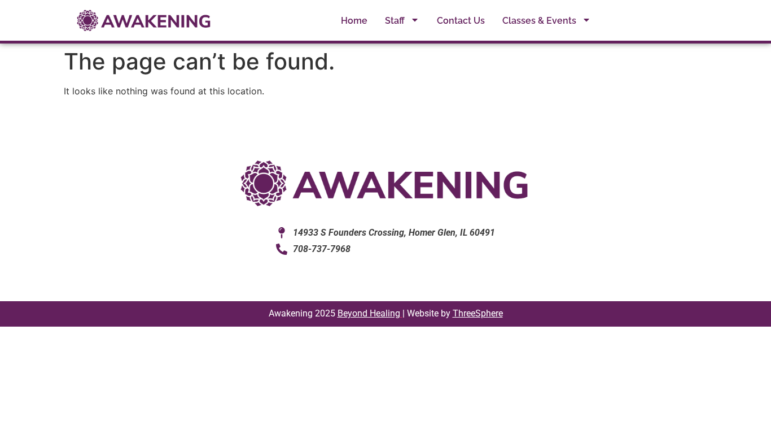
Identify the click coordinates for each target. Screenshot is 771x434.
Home (354, 20)
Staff (395, 20)
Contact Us (461, 20)
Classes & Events (539, 20)
